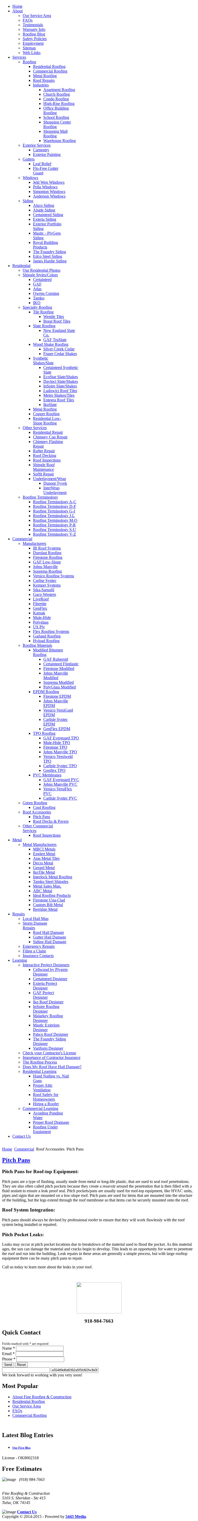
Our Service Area (26, 1406)
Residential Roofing (28, 1401)
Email (8, 1353)
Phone (8, 1359)
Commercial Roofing (29, 1415)
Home (7, 1149)
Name (8, 1348)
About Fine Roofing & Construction (41, 1397)
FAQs (17, 1411)
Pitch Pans (16, 1160)
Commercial (24, 1149)
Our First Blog (21, 1447)
